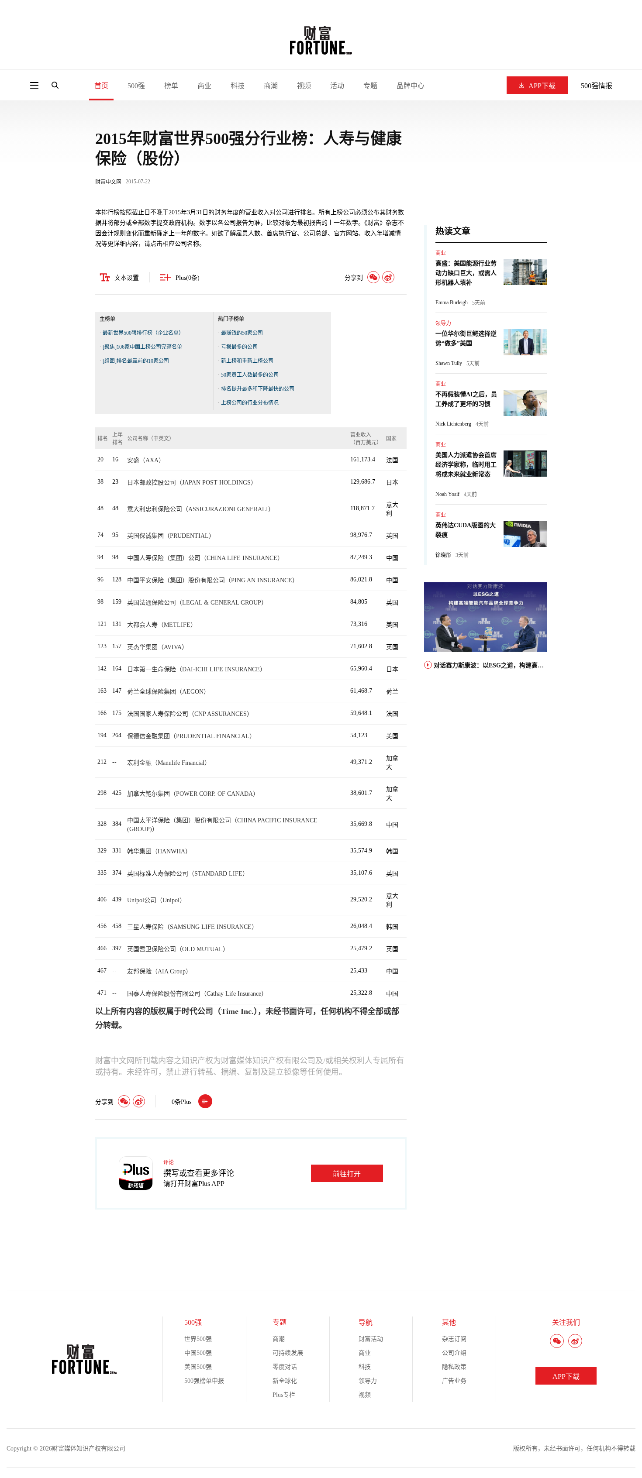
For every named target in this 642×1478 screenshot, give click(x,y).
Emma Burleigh (451, 302)
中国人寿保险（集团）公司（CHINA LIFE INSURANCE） (205, 558)
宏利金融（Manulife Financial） (169, 763)
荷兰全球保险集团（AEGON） (168, 691)
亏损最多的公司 (239, 347)
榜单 (171, 85)
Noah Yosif (447, 494)
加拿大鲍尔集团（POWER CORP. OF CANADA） (193, 794)
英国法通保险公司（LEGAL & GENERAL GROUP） (197, 602)
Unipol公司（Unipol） (156, 900)
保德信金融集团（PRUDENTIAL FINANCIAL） (191, 736)
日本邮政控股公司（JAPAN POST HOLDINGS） (192, 482)
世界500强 (198, 1339)
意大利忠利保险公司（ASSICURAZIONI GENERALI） (200, 509)
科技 (238, 85)
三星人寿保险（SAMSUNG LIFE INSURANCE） (192, 927)
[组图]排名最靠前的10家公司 (136, 361)
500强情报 (596, 85)
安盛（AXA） (146, 460)
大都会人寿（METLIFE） (162, 625)
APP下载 (542, 85)
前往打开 (347, 1174)
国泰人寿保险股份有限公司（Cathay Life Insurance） (197, 993)
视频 (304, 85)
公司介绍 (454, 1353)
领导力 (443, 323)
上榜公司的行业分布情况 (250, 403)
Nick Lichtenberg (453, 424)
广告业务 (454, 1381)
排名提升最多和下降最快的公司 (257, 389)
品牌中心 (411, 85)
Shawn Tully (448, 363)
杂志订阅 (454, 1339)
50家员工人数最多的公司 (250, 375)
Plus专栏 (284, 1395)
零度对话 (285, 1367)
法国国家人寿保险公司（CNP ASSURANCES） (190, 714)
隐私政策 (454, 1367)
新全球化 (285, 1381)
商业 (204, 85)
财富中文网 (108, 182)
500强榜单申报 (204, 1381)
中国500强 (198, 1353)
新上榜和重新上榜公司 (247, 361)
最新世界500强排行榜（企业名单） (143, 333)
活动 (337, 85)
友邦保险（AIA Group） (159, 971)
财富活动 (371, 1339)
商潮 (271, 85)
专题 (370, 85)
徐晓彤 (443, 555)
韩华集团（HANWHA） (159, 851)
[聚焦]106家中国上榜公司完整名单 (142, 347)
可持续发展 (288, 1353)
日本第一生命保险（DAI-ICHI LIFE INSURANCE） (196, 669)
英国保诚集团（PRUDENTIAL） (171, 536)
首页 (101, 85)
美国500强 (198, 1367)
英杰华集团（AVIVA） (157, 647)
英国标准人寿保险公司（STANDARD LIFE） (188, 873)
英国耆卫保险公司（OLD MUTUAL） (178, 949)
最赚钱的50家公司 (242, 333)
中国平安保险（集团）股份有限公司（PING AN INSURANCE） (212, 580)
